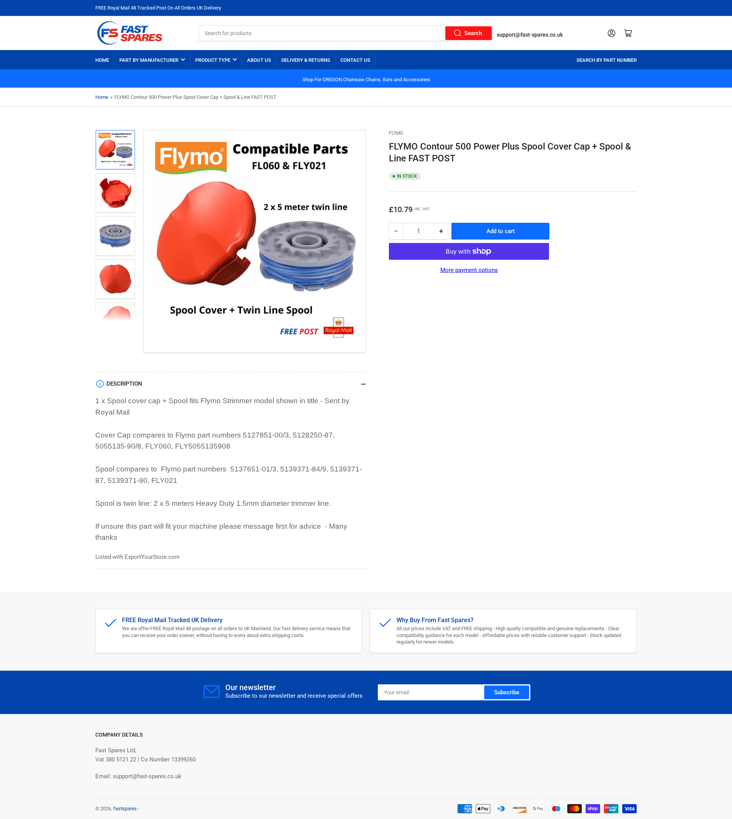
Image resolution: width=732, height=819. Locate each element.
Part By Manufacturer (148, 60)
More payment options (469, 270)
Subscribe (506, 692)
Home (102, 60)
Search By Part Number (606, 60)
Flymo (396, 133)
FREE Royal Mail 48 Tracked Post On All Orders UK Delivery (158, 8)
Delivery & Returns (305, 60)
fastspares (125, 808)
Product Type (212, 60)
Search (473, 33)
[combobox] (346, 33)
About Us (259, 60)
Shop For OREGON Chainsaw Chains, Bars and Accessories (366, 79)
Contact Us (355, 60)
